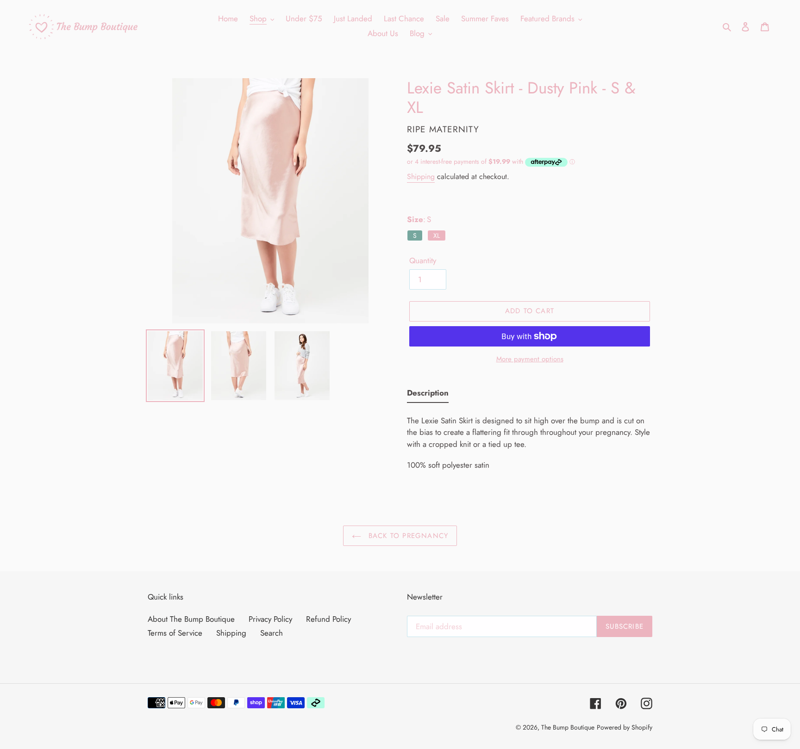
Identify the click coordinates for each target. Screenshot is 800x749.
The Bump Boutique (567, 727)
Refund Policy (328, 619)
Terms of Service (175, 632)
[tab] (428, 395)
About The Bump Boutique (191, 619)
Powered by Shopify (624, 727)
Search (271, 632)
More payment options (529, 359)
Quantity (422, 260)
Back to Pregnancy (407, 536)
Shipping (421, 176)
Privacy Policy (270, 619)
